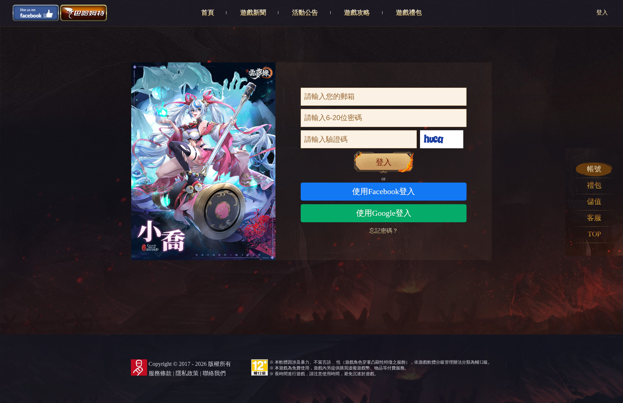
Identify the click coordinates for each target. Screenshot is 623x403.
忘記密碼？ (383, 231)
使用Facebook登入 (383, 191)
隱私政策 (187, 373)
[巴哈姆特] (83, 12)
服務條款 (160, 373)
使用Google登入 (383, 213)
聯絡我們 (214, 373)
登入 (602, 12)
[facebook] (36, 12)
